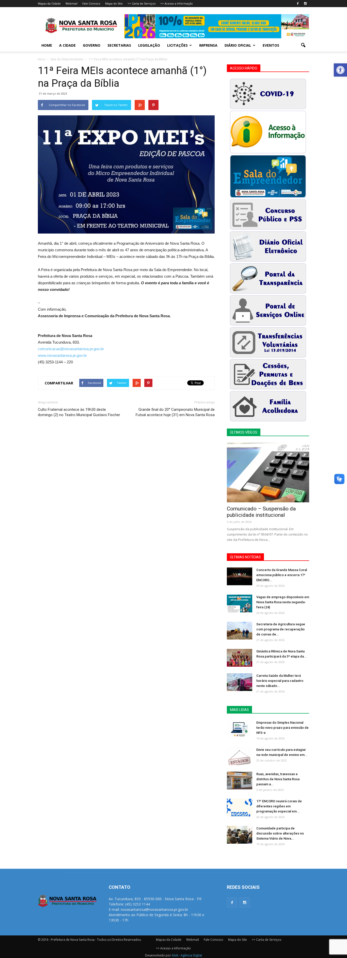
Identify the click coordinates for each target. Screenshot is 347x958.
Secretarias (119, 45)
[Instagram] (305, 4)
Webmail (71, 3)
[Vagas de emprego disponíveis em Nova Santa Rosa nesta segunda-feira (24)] (239, 603)
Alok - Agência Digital (187, 955)
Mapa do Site (114, 3)
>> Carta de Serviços (141, 3)
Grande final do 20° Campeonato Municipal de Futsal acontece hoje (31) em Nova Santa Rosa (175, 412)
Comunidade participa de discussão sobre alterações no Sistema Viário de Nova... (280, 833)
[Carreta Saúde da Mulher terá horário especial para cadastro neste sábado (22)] (239, 682)
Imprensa (208, 45)
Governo (91, 45)
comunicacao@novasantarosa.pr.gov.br (71, 349)
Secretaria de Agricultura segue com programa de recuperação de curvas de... (280, 629)
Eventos (271, 45)
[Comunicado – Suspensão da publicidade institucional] (268, 472)
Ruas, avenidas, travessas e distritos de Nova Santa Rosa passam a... (277, 779)
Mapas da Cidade (49, 3)
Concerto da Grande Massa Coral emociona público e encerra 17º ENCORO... (281, 575)
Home (46, 45)
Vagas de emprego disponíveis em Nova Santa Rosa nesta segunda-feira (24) (282, 602)
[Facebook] (298, 4)
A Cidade (67, 45)
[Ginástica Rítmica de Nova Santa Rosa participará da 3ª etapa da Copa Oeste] (239, 658)
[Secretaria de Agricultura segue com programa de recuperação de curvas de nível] (239, 631)
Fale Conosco (91, 3)
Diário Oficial (238, 45)
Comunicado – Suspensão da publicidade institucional (261, 512)
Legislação (149, 45)
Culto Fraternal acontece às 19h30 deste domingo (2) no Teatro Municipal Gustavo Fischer (79, 412)
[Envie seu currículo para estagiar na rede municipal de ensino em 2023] (239, 756)
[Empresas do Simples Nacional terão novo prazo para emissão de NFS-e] (239, 729)
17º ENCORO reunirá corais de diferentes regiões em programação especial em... (279, 806)
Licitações (177, 45)
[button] (340, 70)
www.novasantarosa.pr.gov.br (62, 355)
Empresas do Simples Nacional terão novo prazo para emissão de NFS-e (282, 728)
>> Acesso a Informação (176, 3)
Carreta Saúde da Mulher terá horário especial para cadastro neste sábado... (279, 681)
